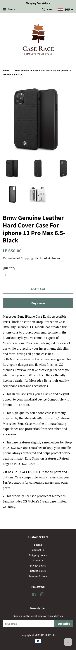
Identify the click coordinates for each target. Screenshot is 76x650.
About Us (38, 560)
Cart (49, 9)
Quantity (9, 268)
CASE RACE (48, 635)
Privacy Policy (38, 565)
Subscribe (64, 624)
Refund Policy (38, 570)
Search (38, 544)
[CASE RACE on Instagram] (42, 595)
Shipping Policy (38, 555)
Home (6, 70)
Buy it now (38, 303)
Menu (11, 9)
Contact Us (38, 550)
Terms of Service (38, 576)
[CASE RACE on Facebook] (34, 595)
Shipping (27, 258)
